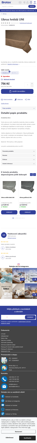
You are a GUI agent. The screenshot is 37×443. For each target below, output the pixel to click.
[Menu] (34, 2)
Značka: (5, 103)
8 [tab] (23, 218)
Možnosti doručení (9, 79)
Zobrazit (9, 212)
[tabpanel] (9, 197)
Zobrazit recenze (12, 238)
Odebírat (30, 317)
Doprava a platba (6, 340)
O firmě (3, 334)
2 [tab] (14, 218)
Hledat (32, 6)
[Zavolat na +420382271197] (24, 2)
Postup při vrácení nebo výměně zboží (12, 347)
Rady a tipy (4, 338)
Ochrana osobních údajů (8, 345)
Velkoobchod (4, 336)
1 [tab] (13, 218)
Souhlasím (27, 438)
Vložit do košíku (18, 91)
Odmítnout (9, 438)
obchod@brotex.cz (14, 386)
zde (29, 427)
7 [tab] (22, 218)
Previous (31, 174)
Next (34, 174)
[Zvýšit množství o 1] (32, 84)
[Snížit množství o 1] (32, 86)
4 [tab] (17, 218)
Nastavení (18, 432)
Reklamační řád (5, 351)
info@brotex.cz (13, 384)
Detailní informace (12, 64)
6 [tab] (20, 218)
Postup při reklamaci (7, 349)
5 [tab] (19, 218)
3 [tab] (16, 218)
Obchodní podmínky (7, 342)
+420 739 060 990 (14, 379)
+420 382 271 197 (14, 377)
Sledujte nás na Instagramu (19, 266)
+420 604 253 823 (14, 381)
